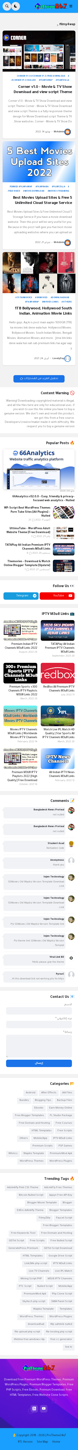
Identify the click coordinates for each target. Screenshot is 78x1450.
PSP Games (65, 1146)
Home (56, 1442)
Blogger (67, 1203)
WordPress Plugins (60, 1161)
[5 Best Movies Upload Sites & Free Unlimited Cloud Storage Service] (39, 161)
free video (14, 191)
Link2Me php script (35, 1263)
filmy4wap (46, 80)
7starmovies (24, 298)
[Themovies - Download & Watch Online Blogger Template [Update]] (64, 566)
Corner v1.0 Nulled (24, 80)
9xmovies (42, 298)
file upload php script (27, 1332)
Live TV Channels (39, 1271)
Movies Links (50, 302)
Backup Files (64, 1100)
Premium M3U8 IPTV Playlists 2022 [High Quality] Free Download (22, 776)
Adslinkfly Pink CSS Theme (22, 1187)
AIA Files (67, 1093)
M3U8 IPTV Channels (60, 1279)
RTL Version (25, 1442)
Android (30, 1093)
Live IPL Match (63, 1271)
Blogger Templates (60, 1210)
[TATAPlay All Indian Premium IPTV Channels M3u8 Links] (64, 549)
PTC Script (25, 1286)
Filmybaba (43, 187)
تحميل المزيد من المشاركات (41, 378)
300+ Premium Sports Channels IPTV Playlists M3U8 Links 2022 (22, 691)
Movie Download (35, 191)
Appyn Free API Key (60, 1195)
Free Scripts (64, 1131)
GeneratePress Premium (23, 1248)
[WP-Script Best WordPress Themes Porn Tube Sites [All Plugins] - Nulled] (64, 512)
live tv (68, 1347)
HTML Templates (42, 1131)
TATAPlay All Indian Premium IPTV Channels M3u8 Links (27, 547)
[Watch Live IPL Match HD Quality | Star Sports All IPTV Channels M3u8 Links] (58, 716)
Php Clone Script (62, 1294)
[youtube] (43, 1408)
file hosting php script (59, 1332)
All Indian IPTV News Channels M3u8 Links (62, 774)
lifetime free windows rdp (29, 1339)
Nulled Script (45, 1286)
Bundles (24, 1100)
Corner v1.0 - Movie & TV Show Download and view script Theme (42, 90)
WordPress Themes (32, 1161)
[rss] (34, 1408)
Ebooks (38, 1108)
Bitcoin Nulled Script (31, 1195)
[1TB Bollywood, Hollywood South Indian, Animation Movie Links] (39, 272)
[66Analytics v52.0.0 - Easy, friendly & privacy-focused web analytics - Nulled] (39, 469)
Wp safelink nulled (61, 1324)
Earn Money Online (60, 1108)
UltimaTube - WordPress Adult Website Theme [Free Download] (28, 530)
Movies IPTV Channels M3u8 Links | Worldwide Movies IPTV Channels (22, 733)
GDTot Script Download (58, 1248)
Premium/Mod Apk (61, 1153)
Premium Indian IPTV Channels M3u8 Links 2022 (21, 646)
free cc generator (61, 1339)
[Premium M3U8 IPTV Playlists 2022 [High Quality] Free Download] (20, 758)
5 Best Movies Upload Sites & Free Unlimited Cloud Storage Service (42, 200)
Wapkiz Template (33, 1153)
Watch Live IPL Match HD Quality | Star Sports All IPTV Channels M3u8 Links (58, 733)
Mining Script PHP (31, 1279)
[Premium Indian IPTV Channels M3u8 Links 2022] (20, 630)
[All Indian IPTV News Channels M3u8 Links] (58, 758)
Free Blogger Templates (29, 1115)
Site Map (42, 1442)
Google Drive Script (60, 1256)
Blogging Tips (43, 1100)
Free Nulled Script (61, 1241)
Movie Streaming (59, 191)
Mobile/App (40, 1138)
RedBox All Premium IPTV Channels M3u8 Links (59, 689)
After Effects (48, 1093)
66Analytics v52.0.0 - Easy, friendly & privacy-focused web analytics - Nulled (43, 498)
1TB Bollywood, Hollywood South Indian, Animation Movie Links (43, 311)
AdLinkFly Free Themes (58, 1187)
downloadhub (60, 298)
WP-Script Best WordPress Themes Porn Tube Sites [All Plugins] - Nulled (27, 512)
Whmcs (13, 1153)
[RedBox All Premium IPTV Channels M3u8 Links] (58, 673)
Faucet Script (64, 1218)
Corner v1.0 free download (49, 76)
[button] (72, 6)
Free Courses (64, 1123)
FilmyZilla (63, 80)
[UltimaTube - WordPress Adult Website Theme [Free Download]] (64, 533)
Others (67, 302)
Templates (66, 1309)
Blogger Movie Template (42, 1203)
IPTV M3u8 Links (62, 1138)
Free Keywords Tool (23, 1233)
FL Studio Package (61, 1115)
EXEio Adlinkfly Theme (30, 1210)
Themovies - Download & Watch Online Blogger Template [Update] (27, 563)
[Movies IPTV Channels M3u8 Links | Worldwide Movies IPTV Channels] (20, 716)
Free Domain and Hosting (34, 1123)
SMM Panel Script (61, 1301)
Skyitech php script (33, 1301)
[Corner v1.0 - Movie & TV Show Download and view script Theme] (39, 51)
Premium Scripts (42, 1146)
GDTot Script (16, 1241)
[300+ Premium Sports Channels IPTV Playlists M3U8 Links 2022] (20, 673)
